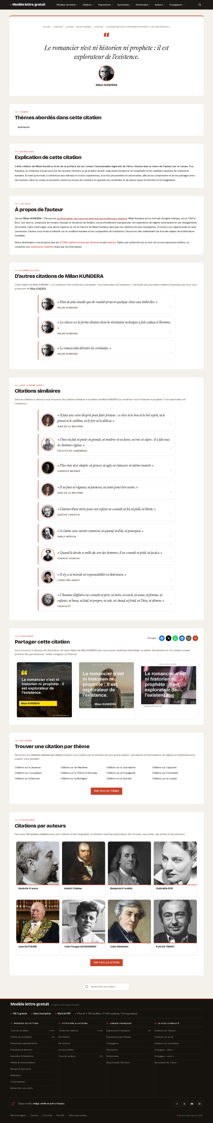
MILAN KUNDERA (84, 27)
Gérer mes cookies (78, 1115)
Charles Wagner (68, 471)
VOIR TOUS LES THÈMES (106, 791)
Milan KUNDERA (106, 85)
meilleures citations (42, 246)
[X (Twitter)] (184, 1104)
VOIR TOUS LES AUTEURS (106, 962)
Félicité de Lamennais (72, 450)
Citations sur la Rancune (27, 778)
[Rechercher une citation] (87, 986)
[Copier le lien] (195, 638)
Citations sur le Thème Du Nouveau (79, 772)
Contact (34, 1115)
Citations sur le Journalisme (121, 767)
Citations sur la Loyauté (164, 778)
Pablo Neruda (66, 536)
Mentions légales (18, 1115)
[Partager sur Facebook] (162, 638)
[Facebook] (177, 1104)
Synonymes (123, 4)
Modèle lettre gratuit (28, 4)
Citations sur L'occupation (28, 772)
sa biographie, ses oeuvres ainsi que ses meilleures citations (92, 218)
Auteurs (159, 4)
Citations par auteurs (40, 826)
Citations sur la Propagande (120, 772)
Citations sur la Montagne (74, 778)
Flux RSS (60, 1115)
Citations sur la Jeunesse (28, 767)
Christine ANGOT (68, 580)
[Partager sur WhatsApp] (175, 638)
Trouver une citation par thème (52, 746)
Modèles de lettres (66, 4)
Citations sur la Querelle (119, 778)
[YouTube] (192, 1104)
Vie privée (47, 1115)
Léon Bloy (64, 606)
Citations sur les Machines (74, 767)
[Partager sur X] (168, 638)
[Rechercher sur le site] (199, 4)
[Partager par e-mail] (188, 638)
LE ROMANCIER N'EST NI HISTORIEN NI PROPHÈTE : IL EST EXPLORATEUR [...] (138, 27)
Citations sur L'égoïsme (164, 767)
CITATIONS (98, 27)
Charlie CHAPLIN (68, 558)
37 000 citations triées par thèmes (79, 242)
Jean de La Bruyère (70, 426)
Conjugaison (175, 4)
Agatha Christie (68, 514)
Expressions (104, 4)
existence (23, 127)
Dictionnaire (142, 4)
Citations (87, 4)
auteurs (111, 242)
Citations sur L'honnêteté (165, 772)
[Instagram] (199, 1104)
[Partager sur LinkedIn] (182, 638)
